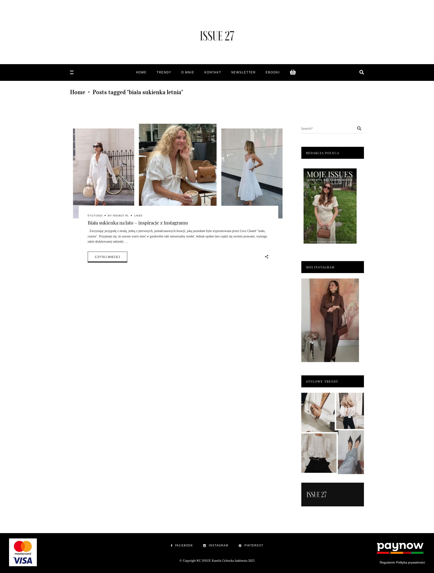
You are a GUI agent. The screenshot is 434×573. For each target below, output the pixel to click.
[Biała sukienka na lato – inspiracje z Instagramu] (178, 173)
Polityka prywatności (410, 562)
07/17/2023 (95, 215)
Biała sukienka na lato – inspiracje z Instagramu (138, 222)
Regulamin (387, 562)
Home (77, 92)
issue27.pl (121, 215)
